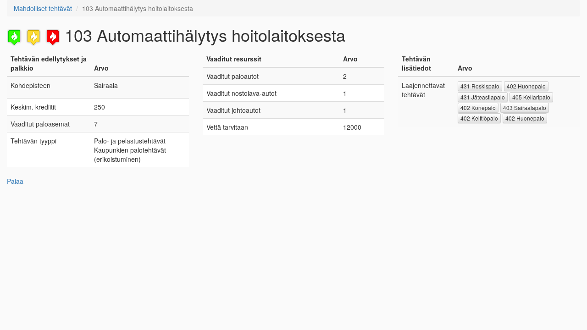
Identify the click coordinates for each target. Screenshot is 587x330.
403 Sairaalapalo (524, 107)
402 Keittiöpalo (479, 118)
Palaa (15, 181)
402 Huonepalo (526, 86)
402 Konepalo (478, 107)
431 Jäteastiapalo (482, 97)
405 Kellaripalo (531, 97)
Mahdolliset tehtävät (43, 8)
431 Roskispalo (479, 86)
